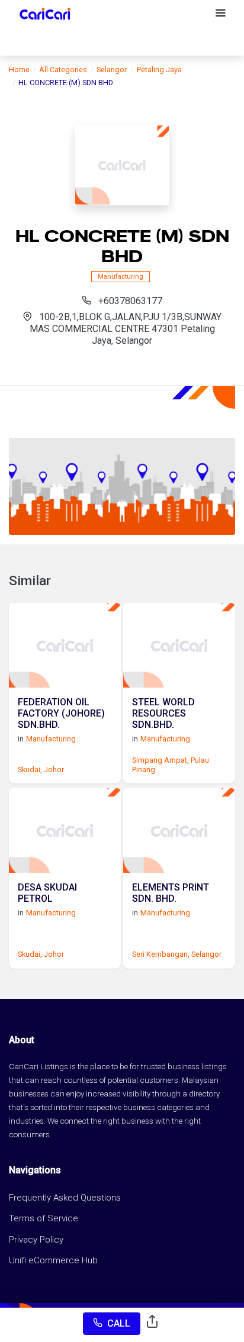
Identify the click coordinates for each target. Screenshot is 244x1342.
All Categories (63, 69)
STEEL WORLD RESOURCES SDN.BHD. (163, 713)
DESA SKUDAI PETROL (47, 893)
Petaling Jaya (159, 69)
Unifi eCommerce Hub (53, 1260)
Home (19, 69)
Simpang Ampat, (160, 760)
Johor (54, 769)
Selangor (112, 69)
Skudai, (30, 769)
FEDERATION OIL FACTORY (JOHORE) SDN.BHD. (61, 713)
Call (118, 1323)
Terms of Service (43, 1218)
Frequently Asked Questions (65, 1197)
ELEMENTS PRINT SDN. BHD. (170, 893)
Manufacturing (120, 276)
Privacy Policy (36, 1239)
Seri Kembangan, (161, 954)
